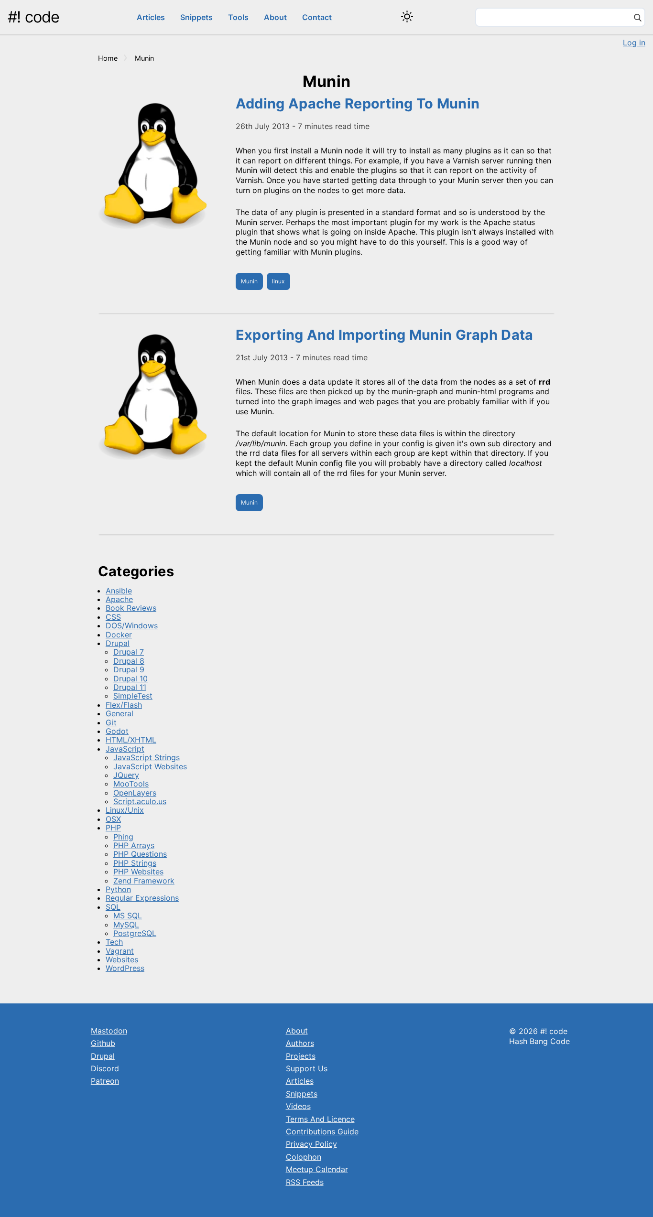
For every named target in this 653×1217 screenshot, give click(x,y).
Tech (114, 942)
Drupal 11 (129, 687)
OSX (113, 819)
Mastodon (109, 1030)
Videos (298, 1106)
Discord (105, 1068)
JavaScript (125, 749)
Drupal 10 (130, 678)
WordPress (125, 968)
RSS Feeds (305, 1182)
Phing (123, 836)
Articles (151, 17)
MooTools (131, 783)
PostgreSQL (134, 933)
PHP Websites (138, 871)
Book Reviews (131, 608)
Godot (117, 731)
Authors (300, 1043)
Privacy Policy (311, 1144)
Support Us (306, 1068)
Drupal (118, 643)
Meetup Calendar (317, 1169)
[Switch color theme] (407, 16)
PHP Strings (134, 863)
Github (103, 1043)
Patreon (105, 1081)
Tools (238, 17)
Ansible (119, 590)
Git (111, 722)
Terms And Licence (320, 1119)
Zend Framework (143, 880)
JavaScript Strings (146, 757)
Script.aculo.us (139, 801)
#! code (33, 17)
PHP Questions (140, 854)
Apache (119, 599)
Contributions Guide (322, 1131)
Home (108, 58)
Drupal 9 (128, 669)
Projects (301, 1056)
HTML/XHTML (131, 739)
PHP (113, 827)
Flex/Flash (124, 705)
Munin (249, 281)
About (275, 17)
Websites (122, 959)
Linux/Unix (125, 810)
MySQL (126, 924)
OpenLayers (134, 792)
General (119, 713)
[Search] (637, 18)
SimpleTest (132, 695)
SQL (113, 907)
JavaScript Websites (150, 766)
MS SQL (127, 915)
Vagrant (120, 951)
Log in (634, 42)
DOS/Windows (132, 625)
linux (278, 281)
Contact (317, 17)
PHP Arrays (133, 845)
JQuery (126, 775)
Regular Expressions (142, 898)
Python (118, 889)
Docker (119, 634)
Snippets (196, 17)
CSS (113, 617)
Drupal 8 (128, 661)
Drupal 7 (128, 652)
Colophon (303, 1157)
